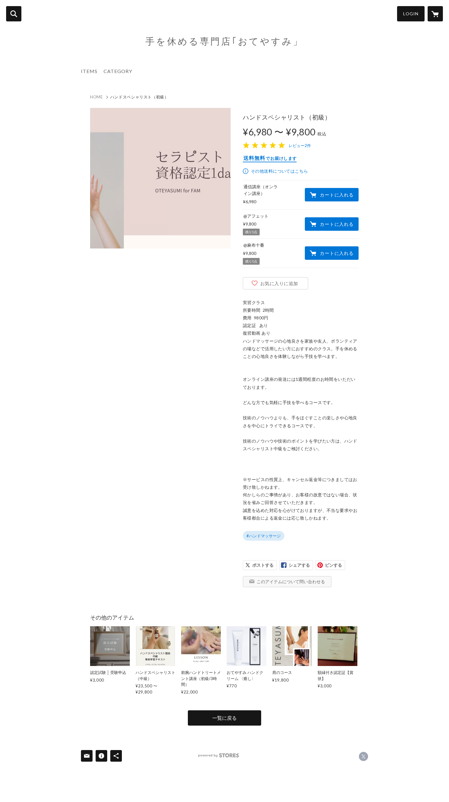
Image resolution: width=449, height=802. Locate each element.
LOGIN (410, 13)
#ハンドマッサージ (263, 535)
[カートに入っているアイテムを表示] (435, 13)
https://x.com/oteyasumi (363, 756)
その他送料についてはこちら (279, 171)
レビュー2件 (300, 145)
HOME (96, 96)
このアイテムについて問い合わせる (291, 581)
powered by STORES (218, 755)
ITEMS (89, 71)
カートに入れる (336, 194)
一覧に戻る (224, 718)
